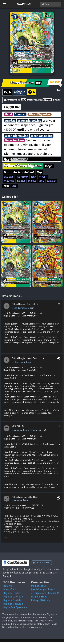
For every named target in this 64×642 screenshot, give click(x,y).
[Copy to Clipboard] (58, 305)
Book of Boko (10, 589)
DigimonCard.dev (12, 600)
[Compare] (37, 304)
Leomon (47, 99)
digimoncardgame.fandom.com (27, 430)
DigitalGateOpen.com (15, 607)
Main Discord (38, 586)
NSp (23, 99)
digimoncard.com (20, 500)
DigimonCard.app (13, 596)
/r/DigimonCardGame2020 (45, 593)
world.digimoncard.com (23, 308)
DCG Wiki (8, 586)
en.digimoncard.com (21, 362)
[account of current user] (4, 4)
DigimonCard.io (11, 593)
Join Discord (43, 562)
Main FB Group (39, 596)
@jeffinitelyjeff (35, 569)
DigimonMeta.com (13, 603)
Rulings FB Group (40, 600)
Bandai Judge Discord (43, 589)
